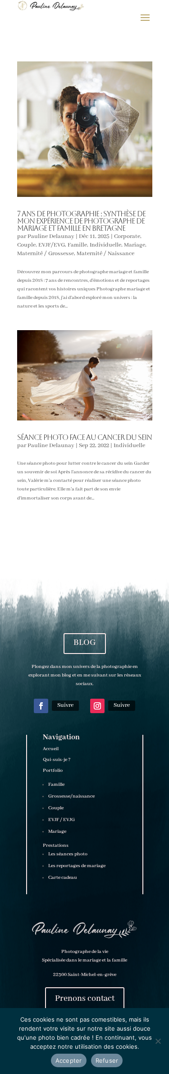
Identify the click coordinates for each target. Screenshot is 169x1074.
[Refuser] (157, 1041)
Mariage (134, 245)
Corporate (127, 236)
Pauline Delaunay (50, 236)
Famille (77, 245)
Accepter (68, 1060)
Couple (26, 245)
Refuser (107, 1060)
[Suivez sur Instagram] (97, 706)
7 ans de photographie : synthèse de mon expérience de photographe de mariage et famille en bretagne (81, 221)
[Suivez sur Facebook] (41, 706)
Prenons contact (84, 998)
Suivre (65, 705)
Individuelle (105, 245)
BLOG (84, 642)
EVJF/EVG (51, 245)
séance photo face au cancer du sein (84, 437)
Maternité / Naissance (105, 253)
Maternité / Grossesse (45, 253)
